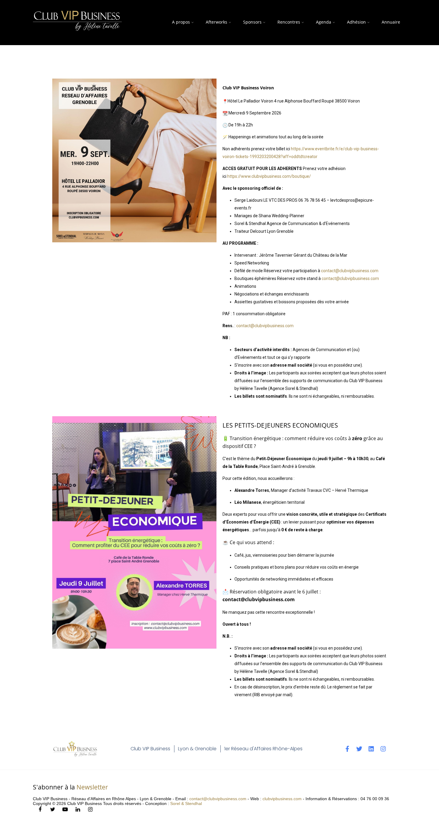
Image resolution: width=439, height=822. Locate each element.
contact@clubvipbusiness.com (349, 270)
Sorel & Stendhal (186, 803)
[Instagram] (383, 749)
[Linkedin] (371, 749)
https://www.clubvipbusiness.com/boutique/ (269, 176)
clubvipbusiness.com (282, 798)
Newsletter (92, 787)
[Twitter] (359, 749)
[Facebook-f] (347, 749)
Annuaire (391, 22)
